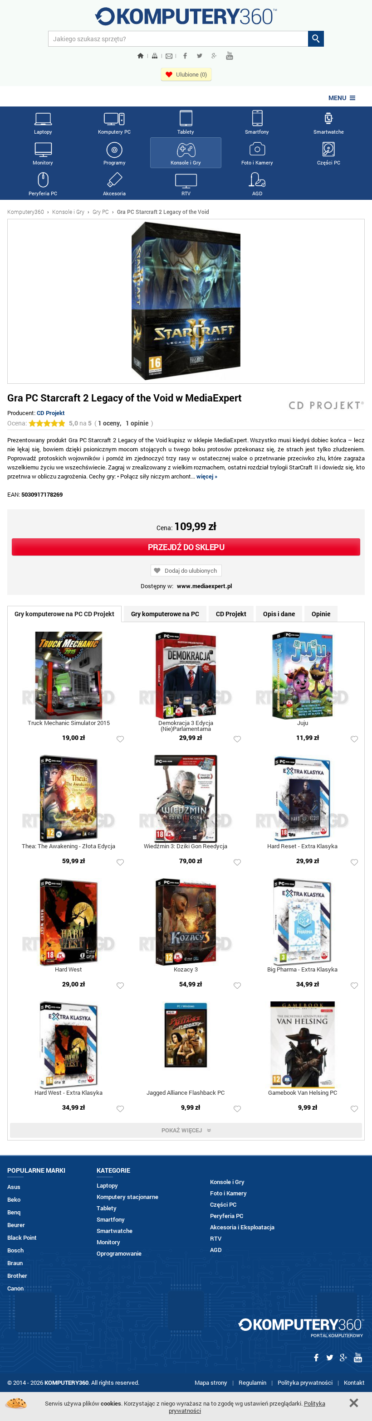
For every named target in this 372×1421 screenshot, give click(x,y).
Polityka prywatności (305, 1382)
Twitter (200, 56)
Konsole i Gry (186, 162)
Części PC (328, 162)
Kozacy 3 (186, 970)
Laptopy (43, 131)
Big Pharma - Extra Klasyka (302, 970)
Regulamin (252, 1382)
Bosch (15, 1250)
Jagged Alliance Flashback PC (186, 1093)
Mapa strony (211, 1382)
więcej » (207, 476)
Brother (17, 1276)
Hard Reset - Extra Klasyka (302, 846)
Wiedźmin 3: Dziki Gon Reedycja (185, 846)
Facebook (185, 56)
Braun (15, 1263)
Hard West (68, 970)
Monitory (43, 162)
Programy (114, 162)
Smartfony (257, 131)
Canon (15, 1288)
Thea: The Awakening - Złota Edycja (68, 846)
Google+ (214, 56)
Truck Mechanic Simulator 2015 (69, 723)
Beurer (16, 1225)
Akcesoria (114, 193)
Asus (13, 1187)
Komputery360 (25, 211)
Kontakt (354, 1382)
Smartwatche (328, 131)
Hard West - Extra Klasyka (68, 1093)
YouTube (229, 56)
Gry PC (101, 211)
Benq (13, 1212)
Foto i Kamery (257, 162)
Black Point (22, 1238)
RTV (186, 193)
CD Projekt (51, 413)
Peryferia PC (43, 193)
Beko (13, 1200)
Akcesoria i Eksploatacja (242, 1227)
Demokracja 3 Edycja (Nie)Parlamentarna (185, 726)
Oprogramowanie (119, 1254)
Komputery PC (114, 131)
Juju (302, 723)
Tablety (185, 131)
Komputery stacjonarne (127, 1197)
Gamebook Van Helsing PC (302, 1093)
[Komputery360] (185, 19)
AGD (257, 193)
